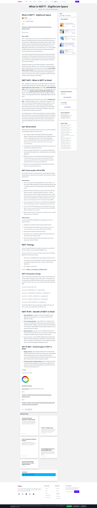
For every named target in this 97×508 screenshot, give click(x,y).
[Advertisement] (68, 72)
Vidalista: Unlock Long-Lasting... (66, 125)
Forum (34, 1)
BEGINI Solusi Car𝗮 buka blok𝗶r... (66, 138)
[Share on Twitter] (26, 409)
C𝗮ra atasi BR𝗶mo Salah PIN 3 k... (66, 141)
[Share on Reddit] (66, 15)
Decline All (83, 506)
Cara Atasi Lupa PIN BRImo (68, 135)
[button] (52, 1)
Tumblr (33, 27)
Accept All (69, 506)
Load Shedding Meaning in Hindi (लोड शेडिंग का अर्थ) (47, 449)
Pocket (41, 27)
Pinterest (37, 27)
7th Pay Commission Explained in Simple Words (28, 419)
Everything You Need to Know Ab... (66, 130)
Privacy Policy (58, 496)
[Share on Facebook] (27, 409)
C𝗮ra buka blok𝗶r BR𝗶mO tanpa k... (66, 148)
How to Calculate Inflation (68, 23)
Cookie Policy (58, 498)
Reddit (41, 402)
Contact (57, 490)
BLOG (44, 9)
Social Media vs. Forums (65, 118)
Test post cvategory (29, 21)
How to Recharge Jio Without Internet (29, 440)
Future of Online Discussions (66, 115)
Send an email (25, 388)
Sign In (74, 1)
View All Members (67, 107)
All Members (48, 497)
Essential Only (76, 506)
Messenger (48, 27)
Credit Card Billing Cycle (47, 428)
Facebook (24, 27)
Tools (46, 1)
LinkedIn (29, 27)
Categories (40, 1)
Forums (47, 492)
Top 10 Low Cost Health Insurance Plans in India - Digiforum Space (28, 463)
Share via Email (32, 404)
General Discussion (65, 114)
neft (25, 370)
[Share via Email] (68, 15)
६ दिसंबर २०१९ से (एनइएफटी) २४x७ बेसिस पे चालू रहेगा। (36, 269)
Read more (73, 26)
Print (37, 404)
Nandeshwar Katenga (27, 385)
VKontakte (45, 402)
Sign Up (77, 1)
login (28, 474)
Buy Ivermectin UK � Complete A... (66, 133)
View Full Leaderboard (67, 97)
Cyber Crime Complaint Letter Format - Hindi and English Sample (69, 44)
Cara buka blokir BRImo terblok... (66, 143)
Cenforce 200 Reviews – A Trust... (66, 128)
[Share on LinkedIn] (29, 409)
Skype (44, 27)
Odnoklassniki (51, 402)
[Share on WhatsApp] (65, 15)
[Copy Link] (31, 409)
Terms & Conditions (58, 493)
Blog (30, 1)
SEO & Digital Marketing (65, 116)
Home (27, 1)
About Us (57, 488)
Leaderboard (48, 495)
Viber (28, 28)
